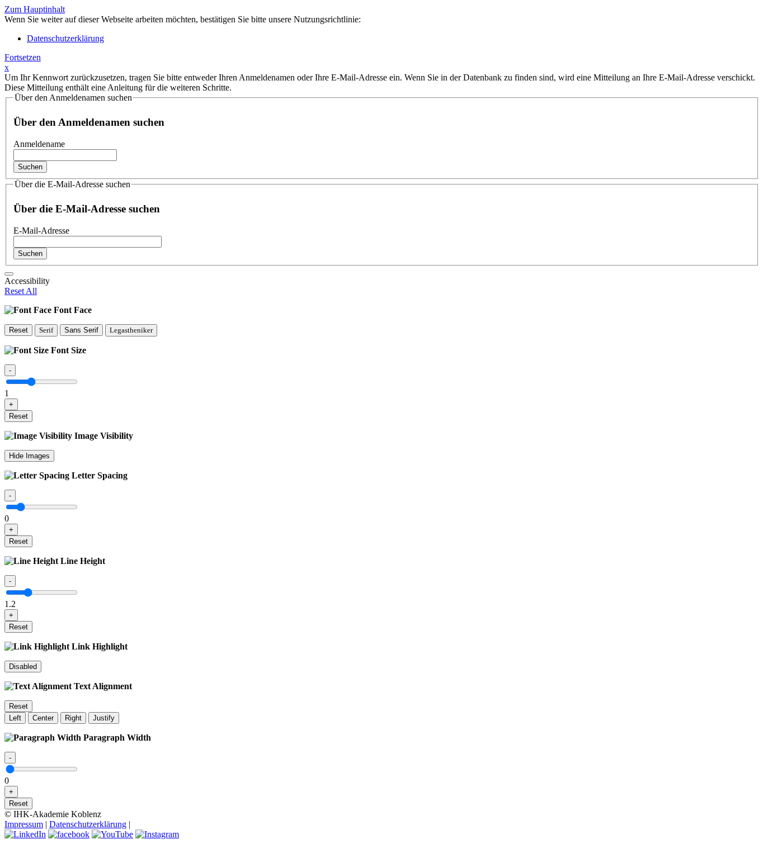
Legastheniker (131, 330)
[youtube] (112, 834)
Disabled (23, 666)
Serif (46, 330)
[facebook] (68, 834)
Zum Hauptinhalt (34, 9)
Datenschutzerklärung (65, 38)
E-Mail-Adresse (41, 230)
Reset (18, 330)
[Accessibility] (8, 274)
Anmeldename (39, 144)
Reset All (20, 291)
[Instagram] (157, 834)
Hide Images (29, 456)
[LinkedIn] (25, 834)
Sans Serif (81, 330)
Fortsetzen (22, 57)
